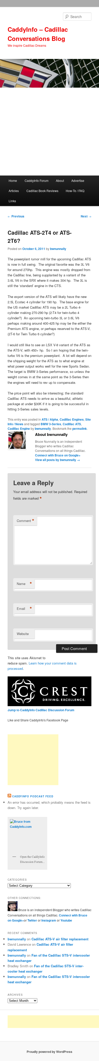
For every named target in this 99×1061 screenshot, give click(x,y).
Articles (14, 190)
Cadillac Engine (19, 428)
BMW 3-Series (51, 424)
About (60, 180)
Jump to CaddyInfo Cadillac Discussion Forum (41, 710)
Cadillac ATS (72, 424)
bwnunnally (58, 248)
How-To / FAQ (75, 190)
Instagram (49, 920)
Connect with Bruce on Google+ (57, 455)
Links (12, 201)
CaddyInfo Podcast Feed (32, 796)
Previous (16, 216)
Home (13, 180)
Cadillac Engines (72, 419)
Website (23, 633)
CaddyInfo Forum (36, 180)
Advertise (77, 180)
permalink (79, 428)
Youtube (66, 920)
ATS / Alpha (50, 419)
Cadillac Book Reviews (42, 190)
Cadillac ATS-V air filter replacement (59, 939)
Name (24, 584)
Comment (25, 521)
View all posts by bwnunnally (57, 459)
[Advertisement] (49, 131)
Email (24, 609)
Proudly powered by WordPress (49, 1051)
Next (86, 216)
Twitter (32, 920)
